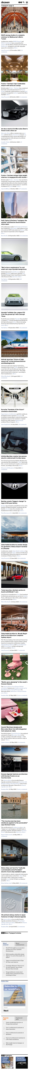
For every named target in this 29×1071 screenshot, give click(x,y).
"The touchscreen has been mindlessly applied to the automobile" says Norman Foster (14, 823)
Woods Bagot (8, 646)
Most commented (20, 944)
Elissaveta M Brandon (7, 468)
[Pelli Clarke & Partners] (14, 206)
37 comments (23, 189)
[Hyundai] (14, 298)
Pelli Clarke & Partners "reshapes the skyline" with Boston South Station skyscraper (14, 222)
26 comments (23, 513)
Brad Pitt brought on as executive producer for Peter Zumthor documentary (15, 948)
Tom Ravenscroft (6, 513)
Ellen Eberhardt (5, 376)
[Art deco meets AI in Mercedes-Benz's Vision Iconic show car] (14, 114)
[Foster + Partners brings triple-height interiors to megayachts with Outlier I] (14, 161)
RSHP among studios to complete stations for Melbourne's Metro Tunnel (13, 37)
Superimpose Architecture (8, 414)
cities (14, 322)
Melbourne (4, 46)
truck (8, 879)
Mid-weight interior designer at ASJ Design (15, 1043)
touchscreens (16, 827)
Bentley (3, 505)
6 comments (23, 97)
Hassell (19, 41)
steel (26, 91)
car (25, 135)
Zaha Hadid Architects (19, 551)
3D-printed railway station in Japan (12, 921)
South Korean (15, 272)
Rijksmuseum (19, 420)
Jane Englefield (5, 424)
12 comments (23, 327)
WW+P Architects (6, 43)
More (16, 48)
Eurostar (19, 415)
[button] (23, 2)
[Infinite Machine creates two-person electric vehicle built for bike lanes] (14, 441)
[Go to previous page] (19, 2)
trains (16, 367)
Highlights (8, 1055)
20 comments (22, 558)
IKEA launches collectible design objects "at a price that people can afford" (15, 954)
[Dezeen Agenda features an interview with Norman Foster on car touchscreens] (14, 759)
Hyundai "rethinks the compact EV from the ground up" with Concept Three (13, 314)
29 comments (23, 883)
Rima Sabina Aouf (6, 883)
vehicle (21, 876)
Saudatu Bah (4, 695)
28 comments (23, 424)
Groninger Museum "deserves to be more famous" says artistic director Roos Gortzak (15, 966)
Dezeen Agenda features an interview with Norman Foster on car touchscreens (14, 776)
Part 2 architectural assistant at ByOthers (15, 1033)
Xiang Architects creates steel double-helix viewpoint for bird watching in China (14, 972)
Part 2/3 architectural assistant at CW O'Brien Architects (15, 1038)
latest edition (7, 780)
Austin (25, 596)
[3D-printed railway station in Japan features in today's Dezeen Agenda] (14, 900)
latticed (16, 93)
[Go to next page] (21, 2)
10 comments (23, 602)
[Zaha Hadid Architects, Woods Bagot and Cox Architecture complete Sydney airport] (14, 619)
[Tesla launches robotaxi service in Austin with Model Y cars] (14, 575)
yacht (10, 186)
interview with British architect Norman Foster (14, 782)
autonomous (15, 135)
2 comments (21, 926)
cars (23, 273)
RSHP (14, 41)
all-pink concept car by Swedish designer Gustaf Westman (14, 688)
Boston (22, 230)
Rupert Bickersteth (6, 834)
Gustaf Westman (16, 733)
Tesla (18, 594)
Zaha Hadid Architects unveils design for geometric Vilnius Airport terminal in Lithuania (14, 546)
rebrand (7, 509)
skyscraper (14, 228)
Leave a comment (22, 695)
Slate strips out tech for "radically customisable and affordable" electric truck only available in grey (13, 869)
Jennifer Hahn (5, 142)
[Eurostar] (14, 395)
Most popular (6, 944)
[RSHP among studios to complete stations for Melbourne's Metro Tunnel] (14, 20)
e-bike (19, 462)
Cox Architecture (21, 644)
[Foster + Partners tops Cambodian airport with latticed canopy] (14, 69)
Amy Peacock (5, 50)
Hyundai (8, 273)
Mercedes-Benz (5, 133)
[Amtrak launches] (14, 345)
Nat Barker (4, 279)
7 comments (21, 650)
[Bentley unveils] (14, 486)
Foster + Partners (14, 88)
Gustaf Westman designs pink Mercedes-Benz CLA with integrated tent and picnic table (13, 729)
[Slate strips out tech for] (14, 853)
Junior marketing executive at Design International (14, 1023)
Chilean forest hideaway (5, 1060)
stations (3, 44)
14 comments (24, 235)
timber (14, 552)
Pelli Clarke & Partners (20, 227)
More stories (13, 933)
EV (8, 320)
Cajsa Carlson (5, 742)
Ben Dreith (4, 235)
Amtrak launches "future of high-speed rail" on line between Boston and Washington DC (13, 361)
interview (15, 276)
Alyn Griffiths (5, 189)
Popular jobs (6, 1018)
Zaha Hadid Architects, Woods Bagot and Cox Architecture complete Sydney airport (14, 635)
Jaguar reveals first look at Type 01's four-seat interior (15, 961)
